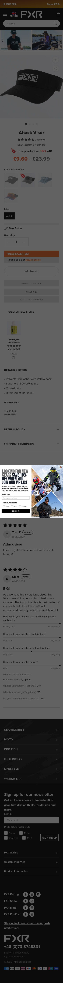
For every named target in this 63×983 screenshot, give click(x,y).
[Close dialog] (61, 467)
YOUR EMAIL (6, 495)
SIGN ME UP (16, 511)
